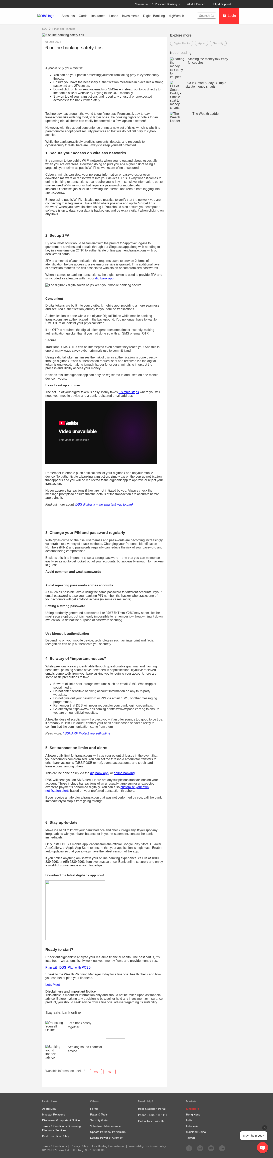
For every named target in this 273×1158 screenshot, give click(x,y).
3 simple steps (129, 392)
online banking (124, 773)
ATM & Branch (196, 4)
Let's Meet (52, 984)
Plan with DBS (55, 967)
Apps (201, 43)
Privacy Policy (79, 1146)
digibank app (104, 278)
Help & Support (221, 4)
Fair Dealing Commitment (108, 1146)
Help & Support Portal (151, 1108)
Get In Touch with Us (151, 1121)
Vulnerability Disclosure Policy (147, 1146)
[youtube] (211, 1148)
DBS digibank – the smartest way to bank (104, 504)
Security (218, 43)
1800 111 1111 (158, 1114)
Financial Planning (64, 28)
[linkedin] (222, 1148)
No (109, 1071)
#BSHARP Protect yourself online (86, 733)
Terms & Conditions (54, 1146)
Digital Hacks (181, 43)
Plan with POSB (79, 967)
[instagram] (200, 1148)
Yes (96, 1071)
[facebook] (189, 1148)
